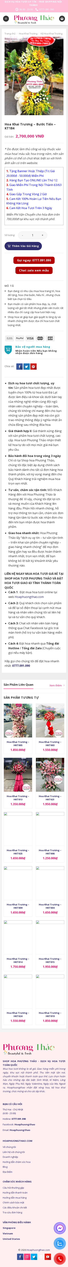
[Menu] (6, 19)
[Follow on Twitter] (34, 1257)
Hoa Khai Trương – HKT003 (50, 743)
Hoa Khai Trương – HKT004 (50, 906)
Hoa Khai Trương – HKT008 (50, 852)
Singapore (9, 1228)
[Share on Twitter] (26, 366)
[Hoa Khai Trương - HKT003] (50, 720)
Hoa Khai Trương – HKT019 (50, 1014)
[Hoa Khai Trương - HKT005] (18, 720)
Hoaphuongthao (25, 1124)
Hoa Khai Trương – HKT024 (18, 1014)
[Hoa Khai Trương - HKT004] (50, 883)
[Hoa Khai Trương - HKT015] (50, 937)
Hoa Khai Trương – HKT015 (50, 960)
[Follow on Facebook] (20, 1257)
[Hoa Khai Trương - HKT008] (50, 829)
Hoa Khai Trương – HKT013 (18, 798)
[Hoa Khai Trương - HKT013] (18, 774)
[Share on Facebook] (19, 366)
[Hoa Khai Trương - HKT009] (18, 883)
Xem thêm (56, 685)
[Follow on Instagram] (27, 1257)
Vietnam (8, 1233)
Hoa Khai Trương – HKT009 (18, 906)
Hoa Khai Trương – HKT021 (50, 798)
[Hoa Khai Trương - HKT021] (50, 774)
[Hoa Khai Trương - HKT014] (18, 937)
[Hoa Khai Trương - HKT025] (18, 829)
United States (11, 1239)
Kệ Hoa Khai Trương (51, 33)
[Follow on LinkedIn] (41, 1257)
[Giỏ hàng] (62, 19)
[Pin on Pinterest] (33, 366)
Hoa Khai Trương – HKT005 (18, 743)
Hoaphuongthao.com (29, 597)
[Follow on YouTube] (48, 1257)
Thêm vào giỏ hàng (25, 246)
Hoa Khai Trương (28, 33)
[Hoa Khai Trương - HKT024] (18, 991)
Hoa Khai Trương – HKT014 (18, 960)
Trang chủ (10, 33)
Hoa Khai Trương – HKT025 (18, 852)
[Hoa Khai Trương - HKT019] (50, 991)
